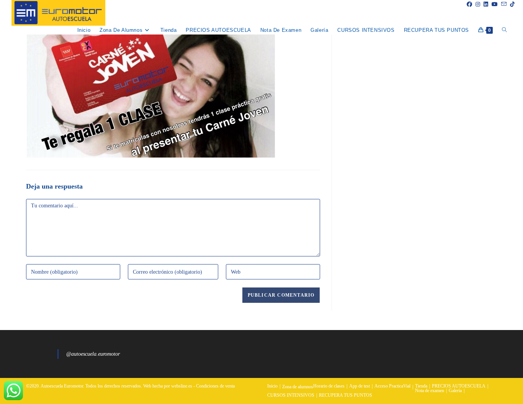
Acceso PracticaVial (392, 386)
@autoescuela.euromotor (93, 354)
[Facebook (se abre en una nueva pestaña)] (467, 4)
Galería (455, 390)
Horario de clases (329, 386)
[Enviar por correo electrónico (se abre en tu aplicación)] (502, 4)
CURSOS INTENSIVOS (290, 395)
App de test (359, 386)
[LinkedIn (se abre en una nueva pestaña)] (484, 4)
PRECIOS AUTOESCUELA (458, 386)
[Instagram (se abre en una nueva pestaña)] (476, 4)
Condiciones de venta (215, 386)
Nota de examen (429, 390)
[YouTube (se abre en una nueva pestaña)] (493, 4)
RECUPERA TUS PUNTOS (345, 395)
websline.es (181, 386)
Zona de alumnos (297, 386)
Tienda (421, 386)
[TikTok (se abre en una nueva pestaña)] (511, 4)
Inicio (272, 386)
